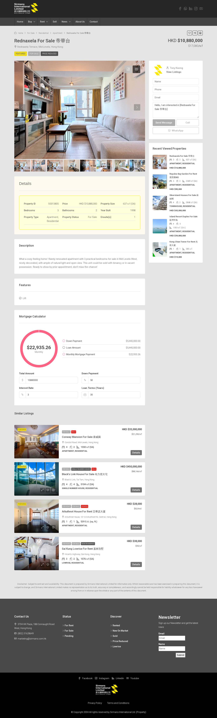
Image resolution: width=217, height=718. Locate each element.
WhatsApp (177, 130)
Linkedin (119, 678)
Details (136, 452)
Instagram (103, 678)
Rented (84, 506)
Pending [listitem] (69, 636)
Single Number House (81, 469)
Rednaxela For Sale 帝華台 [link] (182, 156)
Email (161, 633)
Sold (73, 432)
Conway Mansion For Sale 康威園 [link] (81, 436)
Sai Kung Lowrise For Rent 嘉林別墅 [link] (83, 548)
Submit (180, 655)
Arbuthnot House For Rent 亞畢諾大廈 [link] (83, 511)
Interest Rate (26, 388)
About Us (80, 21)
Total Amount (26, 373)
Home (20, 21)
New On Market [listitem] (120, 630)
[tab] (128, 69)
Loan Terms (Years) (93, 388)
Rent (42, 21)
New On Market (87, 544)
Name (162, 644)
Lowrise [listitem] (117, 646)
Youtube (134, 678)
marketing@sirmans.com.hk (32, 638)
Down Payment (90, 373)
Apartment (57, 33)
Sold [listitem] (115, 636)
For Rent (66, 506)
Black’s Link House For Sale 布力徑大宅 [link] (85, 474)
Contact (94, 21)
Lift (24, 298)
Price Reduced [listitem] (120, 641)
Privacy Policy (95, 703)
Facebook (87, 678)
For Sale (30, 33)
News (64, 21)
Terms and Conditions (118, 703)
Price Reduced (49, 54)
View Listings (173, 72)
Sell (55, 21)
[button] (189, 33)
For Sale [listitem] (69, 630)
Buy (30, 21)
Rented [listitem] (116, 625)
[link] (36, 441)
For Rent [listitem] (69, 625)
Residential (44, 33)
